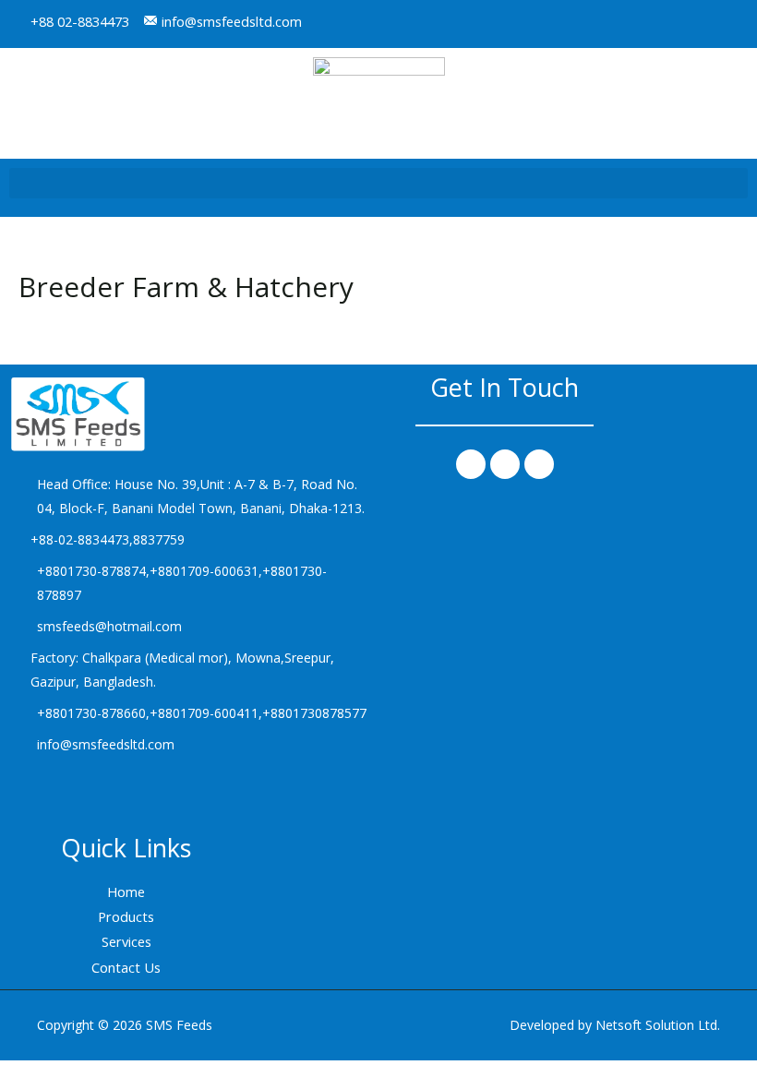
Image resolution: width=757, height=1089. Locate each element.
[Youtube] (733, 24)
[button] (378, 183)
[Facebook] (471, 464)
